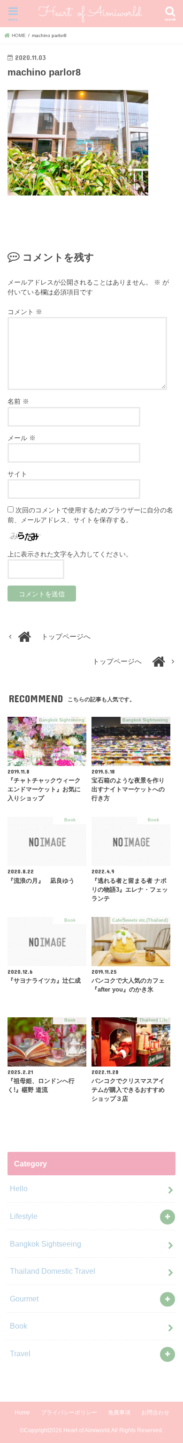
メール (22, 438)
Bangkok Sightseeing (45, 1244)
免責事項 (119, 1412)
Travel (20, 1353)
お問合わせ (155, 1412)
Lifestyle (24, 1216)
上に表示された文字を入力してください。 (70, 554)
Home (22, 1412)
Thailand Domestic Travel (52, 1271)
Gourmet (24, 1298)
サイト (17, 474)
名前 (18, 401)
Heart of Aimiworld (86, 1430)
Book (18, 1326)
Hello (19, 1188)
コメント (25, 312)
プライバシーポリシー (69, 1412)
